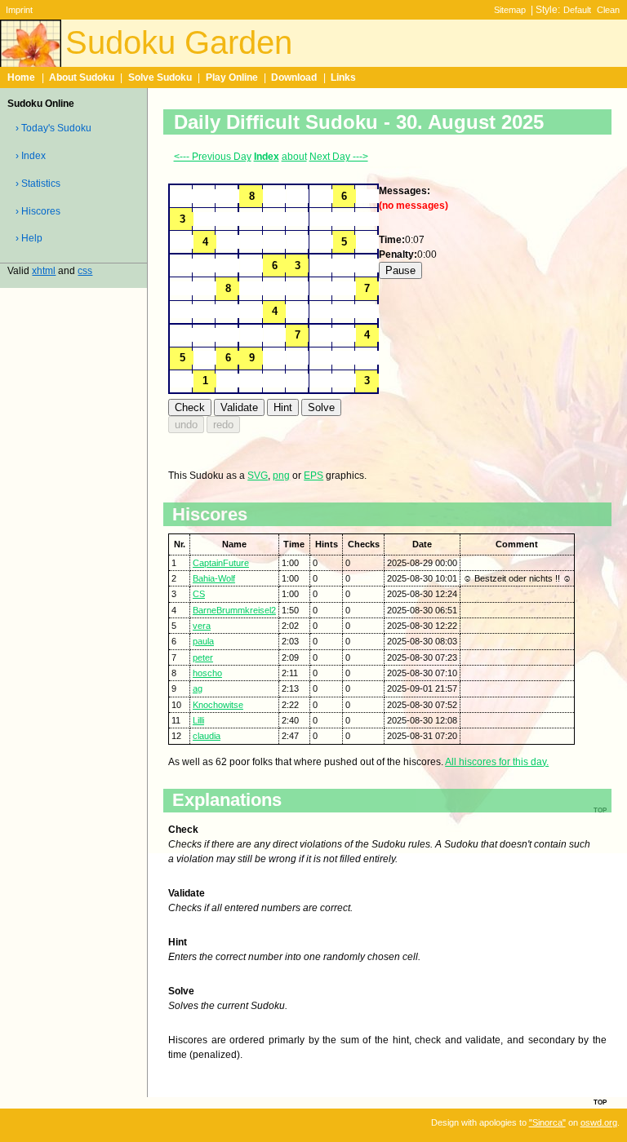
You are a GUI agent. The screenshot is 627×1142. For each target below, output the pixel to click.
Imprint (19, 10)
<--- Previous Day (212, 156)
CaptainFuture (221, 563)
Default (577, 10)
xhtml (44, 271)
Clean (608, 10)
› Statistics (38, 183)
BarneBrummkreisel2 (234, 610)
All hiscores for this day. (497, 762)
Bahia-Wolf (214, 578)
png (281, 475)
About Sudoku (81, 77)
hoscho (207, 673)
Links (343, 77)
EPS (313, 475)
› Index (31, 156)
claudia (206, 736)
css (85, 271)
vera (202, 626)
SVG (257, 475)
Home (21, 77)
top (600, 1101)
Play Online (232, 77)
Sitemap (510, 10)
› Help (29, 238)
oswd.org (598, 1122)
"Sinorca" (547, 1122)
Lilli (198, 720)
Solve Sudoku (160, 77)
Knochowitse (218, 705)
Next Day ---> (338, 156)
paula (203, 641)
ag (197, 688)
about (294, 156)
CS (199, 594)
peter (203, 657)
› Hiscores (38, 211)
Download (294, 77)
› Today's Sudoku (53, 128)
